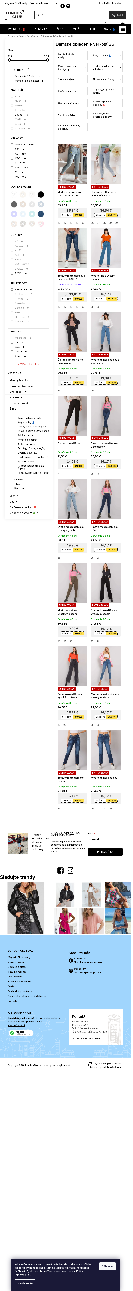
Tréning (21, 298)
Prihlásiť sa (105, 851)
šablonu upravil (106, 1067)
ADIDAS (21, 245)
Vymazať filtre (27, 364)
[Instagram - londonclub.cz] (68, 6)
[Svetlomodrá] (23, 214)
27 (65, 222)
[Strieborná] (32, 204)
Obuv (17, 484)
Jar (19, 342)
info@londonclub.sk (88, 1038)
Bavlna (21, 114)
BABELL (21, 268)
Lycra (20, 124)
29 (77, 222)
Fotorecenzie (15, 976)
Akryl (20, 96)
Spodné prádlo (26, 461)
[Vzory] (14, 224)
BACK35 (78, 215)
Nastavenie (25, 1283)
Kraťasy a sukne (26, 444)
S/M (21, 167)
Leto (20, 346)
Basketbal (23, 303)
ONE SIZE (24, 144)
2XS (19, 149)
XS (20, 153)
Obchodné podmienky (20, 991)
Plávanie (22, 321)
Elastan (21, 105)
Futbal (21, 312)
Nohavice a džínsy (27, 439)
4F (19, 241)
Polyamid (22, 128)
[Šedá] (14, 204)
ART (20, 254)
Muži (12, 496)
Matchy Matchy (19, 380)
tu (29, 1275)
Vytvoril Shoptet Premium (107, 1063)
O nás (11, 986)
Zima (20, 356)
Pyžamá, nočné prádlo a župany (31, 467)
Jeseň (21, 351)
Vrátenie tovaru (39, 3)
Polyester (22, 110)
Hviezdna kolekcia (21, 403)
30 (83, 222)
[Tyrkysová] (32, 214)
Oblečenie (20, 413)
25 (92, 307)
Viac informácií (16, 1025)
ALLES (21, 250)
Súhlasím (107, 1266)
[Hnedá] (23, 204)
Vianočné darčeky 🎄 (23, 513)
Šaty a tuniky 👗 (26, 422)
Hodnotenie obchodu (19, 981)
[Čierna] (41, 194)
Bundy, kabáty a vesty (29, 418)
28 (71, 222)
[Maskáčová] (23, 224)
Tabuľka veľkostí (17, 971)
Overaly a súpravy (27, 452)
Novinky (15, 397)
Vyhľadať (117, 15)
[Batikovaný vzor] (41, 224)
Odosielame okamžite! (29, 80)
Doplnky (18, 479)
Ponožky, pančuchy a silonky (33, 472)
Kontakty (12, 1001)
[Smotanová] (32, 194)
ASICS (21, 259)
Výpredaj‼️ (17, 391)
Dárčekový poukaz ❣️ (23, 507)
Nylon (20, 100)
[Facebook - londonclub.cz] (62, 6)
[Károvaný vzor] (32, 224)
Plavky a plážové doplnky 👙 (33, 457)
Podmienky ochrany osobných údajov (28, 996)
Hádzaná (22, 317)
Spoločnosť (23, 294)
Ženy (13, 408)
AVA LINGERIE (24, 264)
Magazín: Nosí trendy (16, 3)
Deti (12, 501)
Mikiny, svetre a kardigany (32, 426)
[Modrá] (14, 214)
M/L (20, 176)
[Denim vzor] (41, 214)
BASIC (21, 273)
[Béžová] (23, 194)
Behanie (22, 307)
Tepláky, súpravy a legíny (31, 448)
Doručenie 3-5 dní (27, 76)
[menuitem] (18, 29)
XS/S (21, 158)
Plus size (19, 488)
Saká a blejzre (25, 435)
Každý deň (24, 289)
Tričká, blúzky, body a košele (33, 431)
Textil (20, 119)
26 (59, 222)
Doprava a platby (17, 966)
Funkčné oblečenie (21, 386)
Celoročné (23, 337)
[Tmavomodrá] (41, 204)
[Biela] (14, 194)
